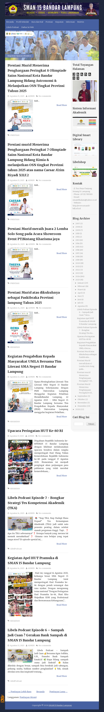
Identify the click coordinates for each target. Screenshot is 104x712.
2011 (77, 237)
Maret (80, 289)
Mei (79, 296)
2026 (77, 409)
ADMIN (31, 96)
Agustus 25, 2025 (17, 96)
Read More (62, 105)
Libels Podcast (12, 27)
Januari (81, 283)
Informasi (70, 22)
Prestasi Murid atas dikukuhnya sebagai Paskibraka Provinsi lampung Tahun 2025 (34, 297)
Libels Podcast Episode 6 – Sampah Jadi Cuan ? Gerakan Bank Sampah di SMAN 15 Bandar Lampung (37, 635)
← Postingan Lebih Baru (19, 691)
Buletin (80, 22)
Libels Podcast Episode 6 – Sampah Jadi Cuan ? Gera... (87, 312)
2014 (77, 243)
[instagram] (2, 701)
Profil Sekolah (22, 22)
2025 (77, 280)
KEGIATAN (15, 347)
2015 (77, 247)
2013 (77, 240)
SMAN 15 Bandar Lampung (60, 705)
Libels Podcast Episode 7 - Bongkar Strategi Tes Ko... (87, 330)
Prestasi (49, 22)
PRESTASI (14, 135)
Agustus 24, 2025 (17, 244)
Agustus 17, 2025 (17, 436)
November (82, 403)
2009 (77, 230)
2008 (77, 227)
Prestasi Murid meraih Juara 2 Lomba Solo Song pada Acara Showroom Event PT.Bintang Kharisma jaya (38, 234)
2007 (77, 223)
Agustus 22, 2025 (17, 377)
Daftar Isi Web (27, 27)
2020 (77, 263)
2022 (77, 270)
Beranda (10, 22)
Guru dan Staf (37, 22)
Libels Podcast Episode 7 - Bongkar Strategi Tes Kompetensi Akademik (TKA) (36, 503)
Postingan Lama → (58, 691)
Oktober (81, 399)
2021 (77, 266)
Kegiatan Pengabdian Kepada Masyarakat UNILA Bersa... (86, 345)
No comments (45, 96)
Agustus (81, 306)
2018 (77, 256)
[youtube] (2, 697)
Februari (81, 286)
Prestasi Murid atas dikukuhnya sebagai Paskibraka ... (87, 354)
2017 (77, 253)
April (80, 293)
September (82, 396)
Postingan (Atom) (28, 697)
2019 (77, 260)
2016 (77, 250)
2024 (77, 276)
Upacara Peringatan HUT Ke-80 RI (35, 431)
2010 (77, 233)
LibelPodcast (16, 549)
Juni (79, 299)
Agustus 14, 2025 (17, 513)
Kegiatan (59, 22)
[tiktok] (2, 705)
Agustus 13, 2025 (17, 645)
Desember (82, 406)
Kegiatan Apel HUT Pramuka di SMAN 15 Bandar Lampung (86, 321)
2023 (77, 273)
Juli (79, 303)
